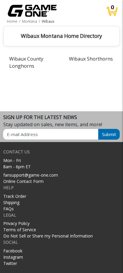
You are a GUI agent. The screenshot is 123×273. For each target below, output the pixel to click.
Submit (109, 134)
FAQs (8, 209)
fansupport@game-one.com (30, 175)
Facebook (12, 251)
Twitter (10, 263)
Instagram (13, 257)
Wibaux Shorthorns (91, 58)
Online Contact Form (23, 181)
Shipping (11, 202)
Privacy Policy (16, 223)
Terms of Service (19, 229)
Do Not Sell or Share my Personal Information (48, 236)
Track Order (14, 196)
